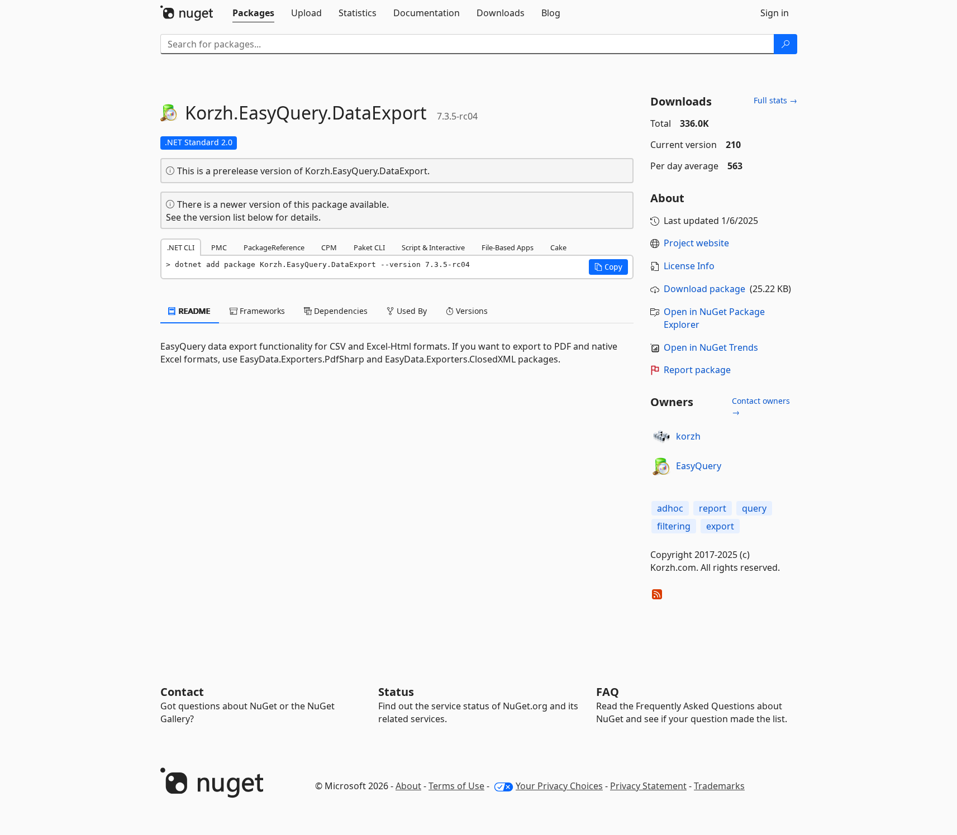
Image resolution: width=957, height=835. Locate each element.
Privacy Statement (648, 786)
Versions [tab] (471, 311)
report (712, 508)
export (720, 526)
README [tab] (194, 311)
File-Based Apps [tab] (508, 247)
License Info (689, 266)
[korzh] (661, 437)
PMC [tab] (219, 247)
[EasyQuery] (661, 466)
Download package (704, 289)
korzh (688, 436)
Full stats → (775, 100)
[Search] (785, 44)
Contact (182, 691)
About (408, 786)
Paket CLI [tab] (369, 247)
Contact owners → (761, 406)
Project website (696, 243)
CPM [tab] (329, 247)
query (754, 508)
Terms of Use (456, 786)
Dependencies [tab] (340, 311)
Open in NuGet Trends (711, 347)
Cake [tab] (558, 247)
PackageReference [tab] (274, 247)
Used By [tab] (410, 311)
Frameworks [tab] (261, 311)
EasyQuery (698, 466)
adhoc (670, 508)
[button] (608, 267)
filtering (674, 526)
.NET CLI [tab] (180, 247)
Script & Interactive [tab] (433, 247)
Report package (697, 370)
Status (396, 691)
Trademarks (719, 786)
